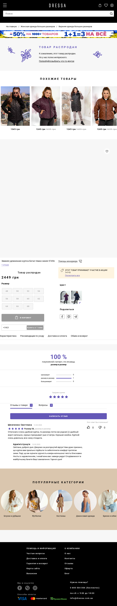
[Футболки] (36, 501)
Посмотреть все (72, 275)
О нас (68, 553)
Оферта (69, 568)
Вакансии (32, 573)
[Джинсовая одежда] (85, 501)
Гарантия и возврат (37, 563)
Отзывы (69, 563)
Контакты (70, 558)
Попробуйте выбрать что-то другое (56, 61)
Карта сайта (33, 568)
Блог (67, 573)
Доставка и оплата (37, 558)
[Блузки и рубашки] (12, 501)
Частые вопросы (36, 553)
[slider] (58, 396)
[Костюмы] (61, 501)
